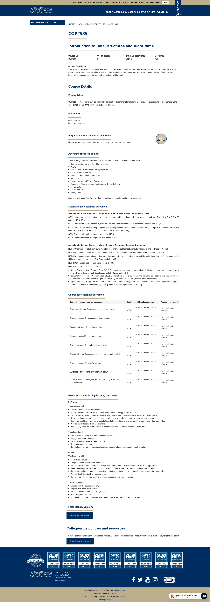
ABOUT (109, 12)
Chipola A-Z (116, 3)
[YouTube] (147, 579)
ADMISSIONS (120, 12)
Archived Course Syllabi (44, 22)
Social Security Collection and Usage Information (105, 596)
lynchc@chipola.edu (77, 123)
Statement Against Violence (105, 593)
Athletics (97, 3)
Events (160, 12)
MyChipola (143, 3)
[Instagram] (155, 579)
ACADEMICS (134, 12)
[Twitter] (140, 579)
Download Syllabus (79, 515)
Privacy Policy (105, 599)
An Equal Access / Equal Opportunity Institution (105, 590)
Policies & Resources (80, 541)
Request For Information (80, 3)
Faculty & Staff (130, 3)
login (165, 3)
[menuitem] (165, 2)
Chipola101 (155, 3)
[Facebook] (133, 579)
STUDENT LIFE (148, 12)
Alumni (106, 3)
